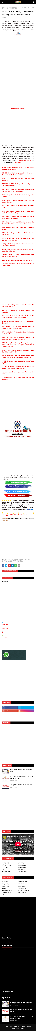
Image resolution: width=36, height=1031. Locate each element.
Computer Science (22, 885)
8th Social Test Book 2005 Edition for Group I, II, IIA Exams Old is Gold (21, 777)
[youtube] (10, 710)
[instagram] (26, 710)
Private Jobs (21, 864)
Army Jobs (4, 869)
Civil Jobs (4, 888)
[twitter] (26, 707)
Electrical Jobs (21, 869)
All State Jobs (21, 873)
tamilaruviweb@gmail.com (24, 160)
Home (3, 7)
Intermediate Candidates (24, 890)
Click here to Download (17, 108)
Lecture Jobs (5, 881)
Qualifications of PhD (7, 892)
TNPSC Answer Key (17, 560)
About (11, 1026)
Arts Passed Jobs (6, 885)
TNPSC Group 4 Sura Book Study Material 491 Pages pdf (21, 770)
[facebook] (10, 707)
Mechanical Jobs (22, 886)
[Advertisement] (18, 54)
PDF (29, 559)
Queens (4, 17)
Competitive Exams (23, 881)
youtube (29, 1026)
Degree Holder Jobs (6, 894)
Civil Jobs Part (21, 862)
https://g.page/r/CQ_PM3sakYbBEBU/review (14, 515)
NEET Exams (21, 883)
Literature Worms (7, 633)
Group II (21, 559)
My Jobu (4, 637)
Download (16, 559)
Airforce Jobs (5, 867)
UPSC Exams (5, 883)
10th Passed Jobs (22, 871)
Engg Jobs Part (5, 864)
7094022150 (18, 162)
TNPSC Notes (22, 1028)
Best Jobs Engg (5, 862)
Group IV (25, 559)
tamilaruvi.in (5, 624)
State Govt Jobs (6, 873)
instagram (23, 1026)
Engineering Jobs (22, 892)
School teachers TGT (7, 890)
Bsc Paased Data (22, 894)
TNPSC (10, 560)
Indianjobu (5, 628)
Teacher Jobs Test (6, 865)
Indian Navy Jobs (22, 867)
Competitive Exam (9, 559)
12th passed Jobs (6, 871)
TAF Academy (5, 560)
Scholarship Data (22, 888)
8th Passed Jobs (22, 865)
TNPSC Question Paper (7, 561)
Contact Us (16, 1026)
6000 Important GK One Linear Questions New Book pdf (21, 785)
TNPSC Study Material (10, 7)
